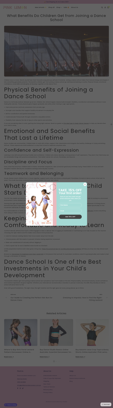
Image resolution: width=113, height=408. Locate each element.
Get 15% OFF (70, 217)
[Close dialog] (85, 184)
